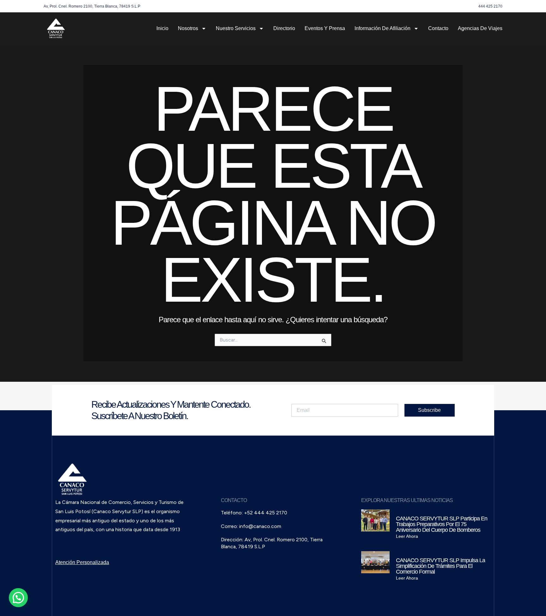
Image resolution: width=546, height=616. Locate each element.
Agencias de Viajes (480, 28)
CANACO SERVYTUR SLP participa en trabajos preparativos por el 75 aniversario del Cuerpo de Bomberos (441, 524)
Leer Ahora (407, 536)
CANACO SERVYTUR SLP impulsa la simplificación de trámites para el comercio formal (440, 566)
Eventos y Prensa (325, 28)
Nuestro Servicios (236, 28)
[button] (18, 597)
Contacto (438, 28)
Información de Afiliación (382, 28)
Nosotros (188, 28)
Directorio (284, 28)
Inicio (162, 28)
